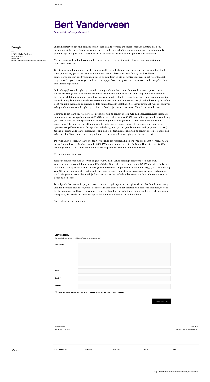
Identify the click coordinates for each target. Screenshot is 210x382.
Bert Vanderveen (92, 24)
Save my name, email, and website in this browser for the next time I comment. (91, 292)
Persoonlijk (15, 58)
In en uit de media (60, 349)
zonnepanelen (41, 60)
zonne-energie (31, 60)
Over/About (58, 4)
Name (58, 270)
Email (58, 278)
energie (14, 60)
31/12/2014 (15, 54)
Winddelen (21, 60)
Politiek (145, 349)
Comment (59, 244)
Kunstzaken (88, 349)
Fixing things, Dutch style (62, 328)
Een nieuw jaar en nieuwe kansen (186, 328)
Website (58, 285)
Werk (174, 349)
